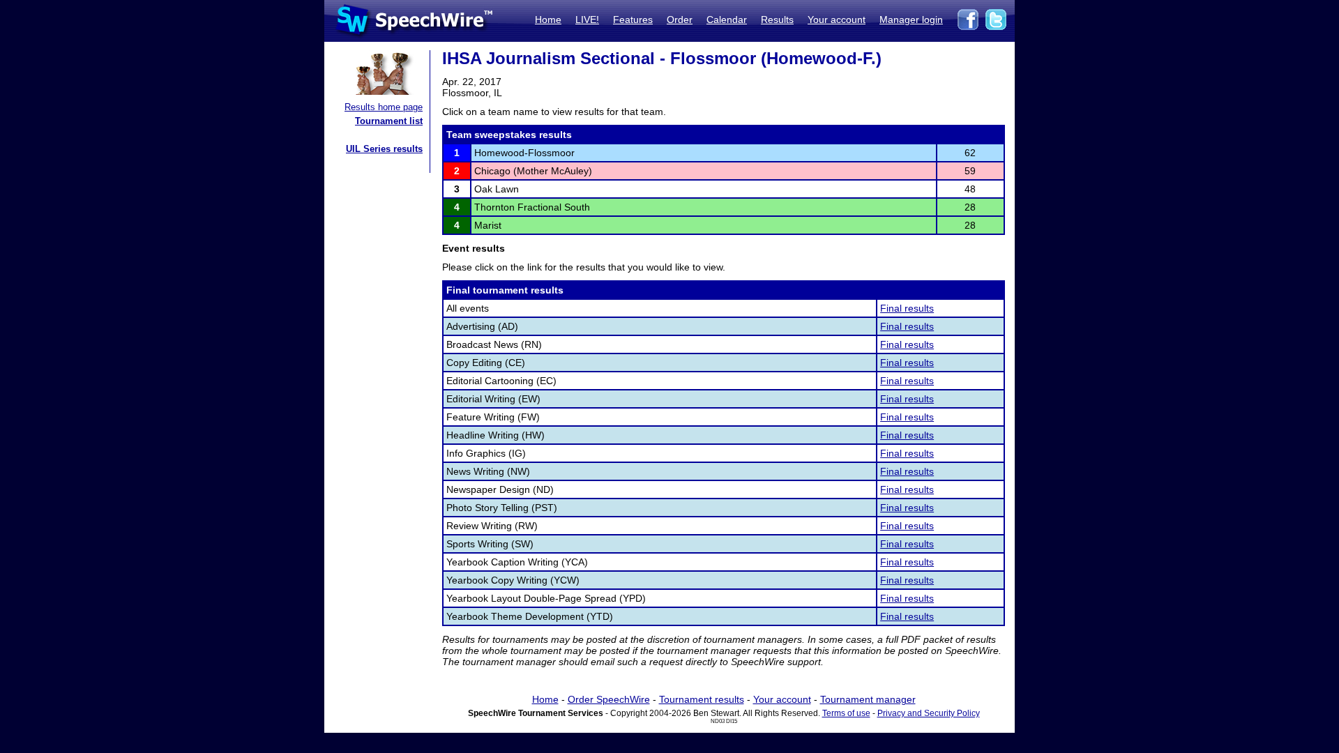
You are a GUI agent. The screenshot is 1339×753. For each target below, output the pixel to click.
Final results (907, 308)
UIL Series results (384, 149)
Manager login (911, 19)
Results (777, 19)
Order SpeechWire (609, 699)
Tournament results (701, 699)
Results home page (384, 107)
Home (548, 19)
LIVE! (587, 19)
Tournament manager (868, 699)
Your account (836, 19)
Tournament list (389, 121)
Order (680, 19)
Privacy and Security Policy (928, 713)
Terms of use (846, 713)
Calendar (726, 19)
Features (633, 19)
